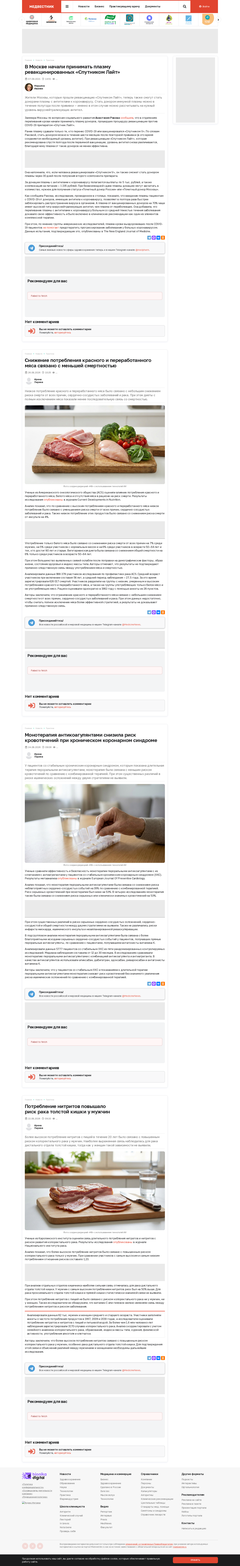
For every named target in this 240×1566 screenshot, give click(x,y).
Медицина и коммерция (115, 1474)
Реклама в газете (191, 1503)
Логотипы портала (192, 1515)
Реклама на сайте (192, 1500)
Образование (67, 1483)
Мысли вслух (107, 1495)
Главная (28, 60)
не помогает (51, 227)
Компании (146, 1479)
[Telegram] (149, 238)
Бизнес (99, 6)
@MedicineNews (131, 624)
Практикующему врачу (124, 6)
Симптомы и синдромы (154, 1510)
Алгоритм (65, 1512)
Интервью (106, 1515)
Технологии (66, 1491)
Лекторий (65, 1519)
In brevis (64, 1523)
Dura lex (104, 1491)
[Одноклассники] (163, 238)
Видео (104, 1506)
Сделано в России (110, 1487)
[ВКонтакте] (158, 238)
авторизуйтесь (62, 332)
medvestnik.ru (179, 1547)
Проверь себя (68, 1531)
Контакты (188, 1523)
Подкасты (187, 1479)
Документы (152, 6)
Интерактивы (189, 1483)
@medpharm (142, 249)
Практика (50, 60)
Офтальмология (190, 1487)
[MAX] (154, 238)
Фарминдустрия (69, 1498)
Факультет (106, 1527)
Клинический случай (71, 1515)
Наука (63, 1487)
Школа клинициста (72, 1506)
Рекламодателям (193, 1494)
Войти (205, 6)
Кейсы (185, 1511)
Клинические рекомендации (157, 1498)
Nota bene (66, 1527)
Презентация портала (194, 1507)
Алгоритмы (147, 1495)
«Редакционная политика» (35, 1497)
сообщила (127, 117)
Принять (195, 1560)
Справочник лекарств (153, 1514)
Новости (83, 6)
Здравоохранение (70, 1479)
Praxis (103, 1519)
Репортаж (106, 1512)
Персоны (146, 1483)
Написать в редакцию (194, 1529)
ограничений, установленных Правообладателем (149, 1544)
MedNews (106, 1523)
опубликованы (53, 499)
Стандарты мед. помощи (155, 1506)
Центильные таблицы (153, 1502)
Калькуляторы (149, 1491)
